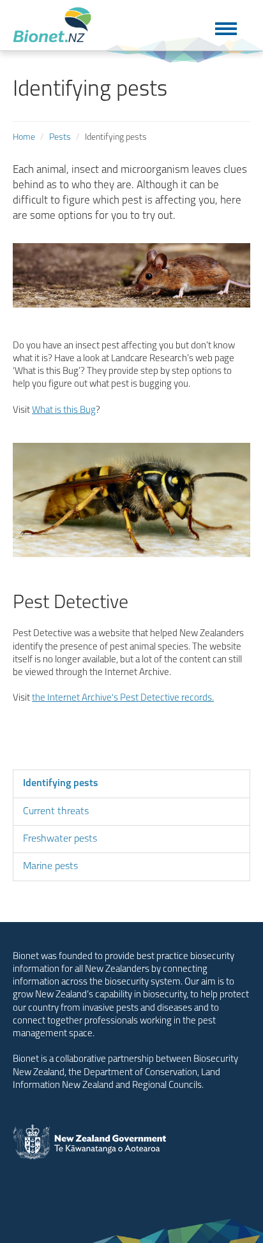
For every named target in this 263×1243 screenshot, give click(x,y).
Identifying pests (60, 783)
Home (24, 137)
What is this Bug (64, 410)
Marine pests (50, 866)
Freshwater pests (60, 839)
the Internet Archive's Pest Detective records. (123, 698)
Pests (60, 137)
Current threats (56, 812)
